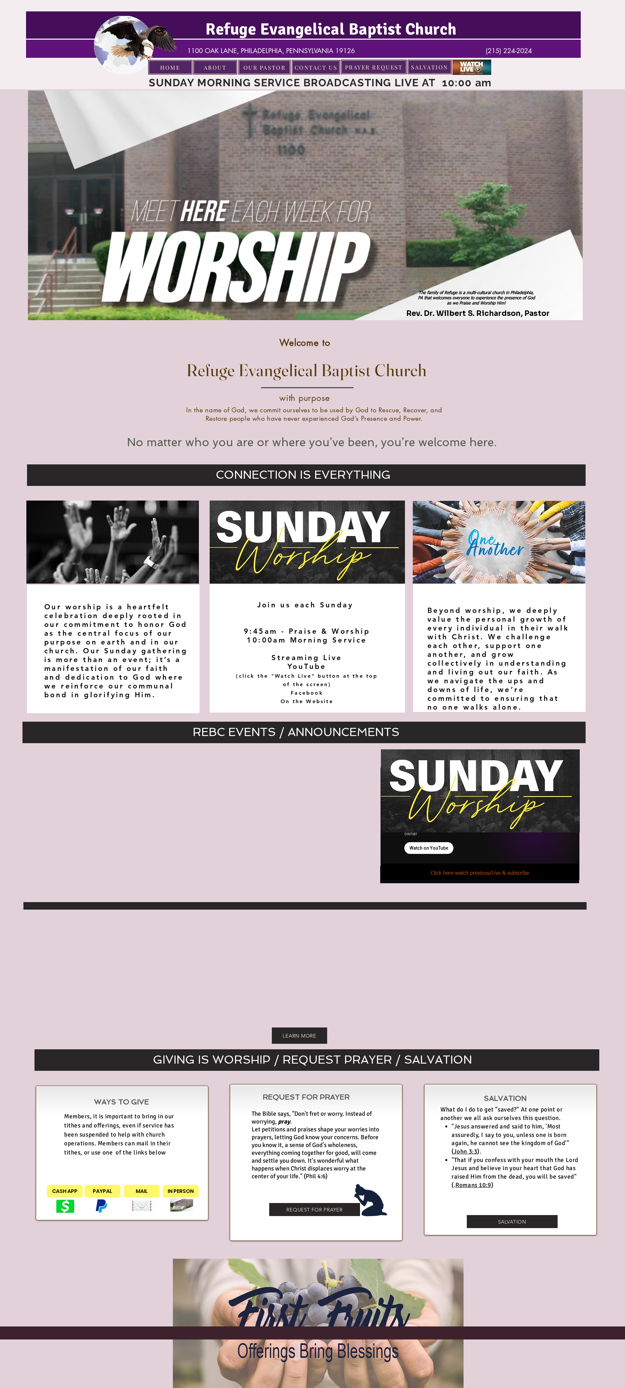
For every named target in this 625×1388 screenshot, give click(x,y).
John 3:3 (466, 1151)
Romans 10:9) (474, 1185)
